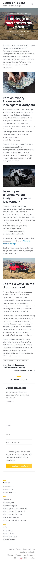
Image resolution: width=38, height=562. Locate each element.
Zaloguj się (8, 531)
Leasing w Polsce (29, 549)
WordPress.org (9, 539)
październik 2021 (10, 492)
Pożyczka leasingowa (11, 517)
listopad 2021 (9, 489)
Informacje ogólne (10, 506)
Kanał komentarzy (10, 536)
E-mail (8, 434)
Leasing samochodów (27, 552)
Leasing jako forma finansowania (19, 13)
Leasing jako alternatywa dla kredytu (16, 360)
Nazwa (8, 425)
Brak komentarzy (19, 34)
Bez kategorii (9, 503)
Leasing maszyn (29, 555)
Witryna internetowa (13, 442)
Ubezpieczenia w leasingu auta (15, 520)
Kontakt (32, 558)
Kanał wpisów (9, 533)
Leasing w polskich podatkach (14, 511)
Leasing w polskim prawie (13, 514)
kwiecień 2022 (9, 486)
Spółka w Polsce (14, 549)
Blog (16, 558)
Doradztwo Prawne (14, 555)
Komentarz (10, 401)
